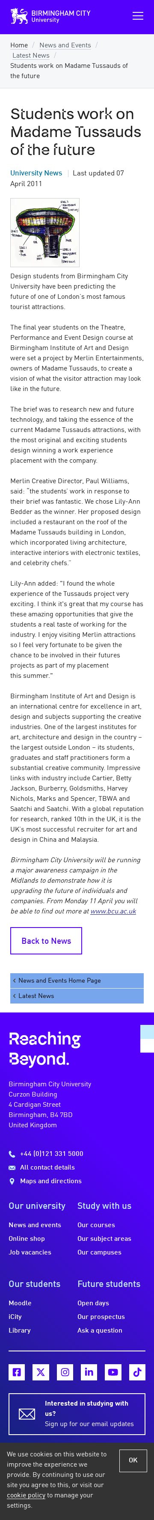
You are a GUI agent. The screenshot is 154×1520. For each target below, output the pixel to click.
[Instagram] (65, 1372)
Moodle (20, 1303)
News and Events (65, 45)
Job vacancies (30, 1252)
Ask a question (99, 1330)
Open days (93, 1303)
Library (20, 1330)
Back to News (46, 941)
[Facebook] (17, 1372)
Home (19, 45)
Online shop (27, 1239)
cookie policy (26, 1495)
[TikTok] (137, 1372)
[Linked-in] (89, 1372)
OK (133, 1460)
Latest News (31, 56)
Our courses (96, 1225)
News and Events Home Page (59, 980)
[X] (41, 1372)
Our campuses (99, 1252)
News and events (35, 1225)
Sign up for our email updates (89, 1414)
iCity (15, 1317)
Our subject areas (104, 1239)
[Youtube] (113, 1372)
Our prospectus (101, 1317)
